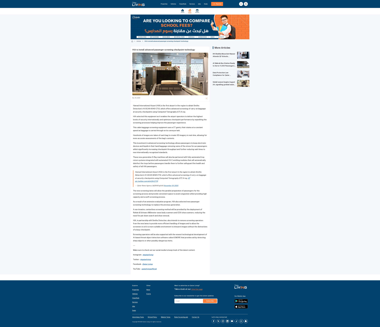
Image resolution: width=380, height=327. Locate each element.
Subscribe (210, 301)
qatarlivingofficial (149, 269)
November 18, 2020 (171, 186)
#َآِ (189, 178)
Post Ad (218, 4)
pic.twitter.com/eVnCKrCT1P (146, 181)
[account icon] (246, 4)
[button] (138, 4)
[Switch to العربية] (241, 4)
